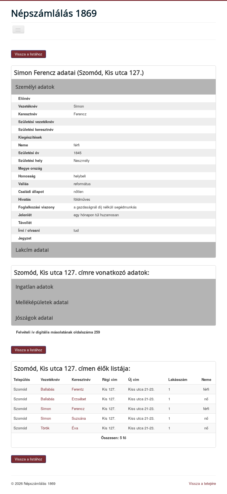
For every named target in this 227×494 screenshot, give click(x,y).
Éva (75, 428)
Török (45, 428)
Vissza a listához (28, 54)
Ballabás (48, 389)
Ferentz (78, 389)
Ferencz (78, 408)
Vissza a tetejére (202, 483)
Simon (46, 408)
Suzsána (79, 418)
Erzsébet (79, 398)
